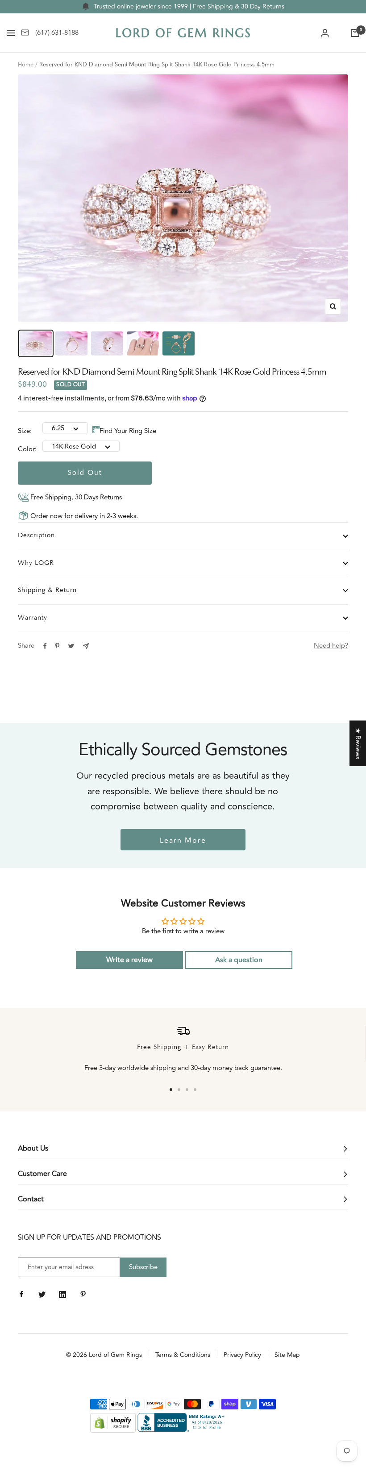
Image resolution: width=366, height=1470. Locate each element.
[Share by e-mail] (86, 646)
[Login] (325, 33)
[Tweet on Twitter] (71, 646)
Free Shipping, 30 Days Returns (75, 497)
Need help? (331, 646)
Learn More (183, 840)
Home (25, 64)
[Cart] (354, 33)
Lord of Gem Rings (115, 1355)
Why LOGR (36, 563)
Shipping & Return (47, 590)
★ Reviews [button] (358, 743)
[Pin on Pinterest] (57, 646)
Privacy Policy (242, 1355)
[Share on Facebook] (45, 646)
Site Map (287, 1355)
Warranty (32, 618)
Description (36, 535)
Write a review (129, 960)
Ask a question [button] (238, 960)
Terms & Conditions (182, 1355)
